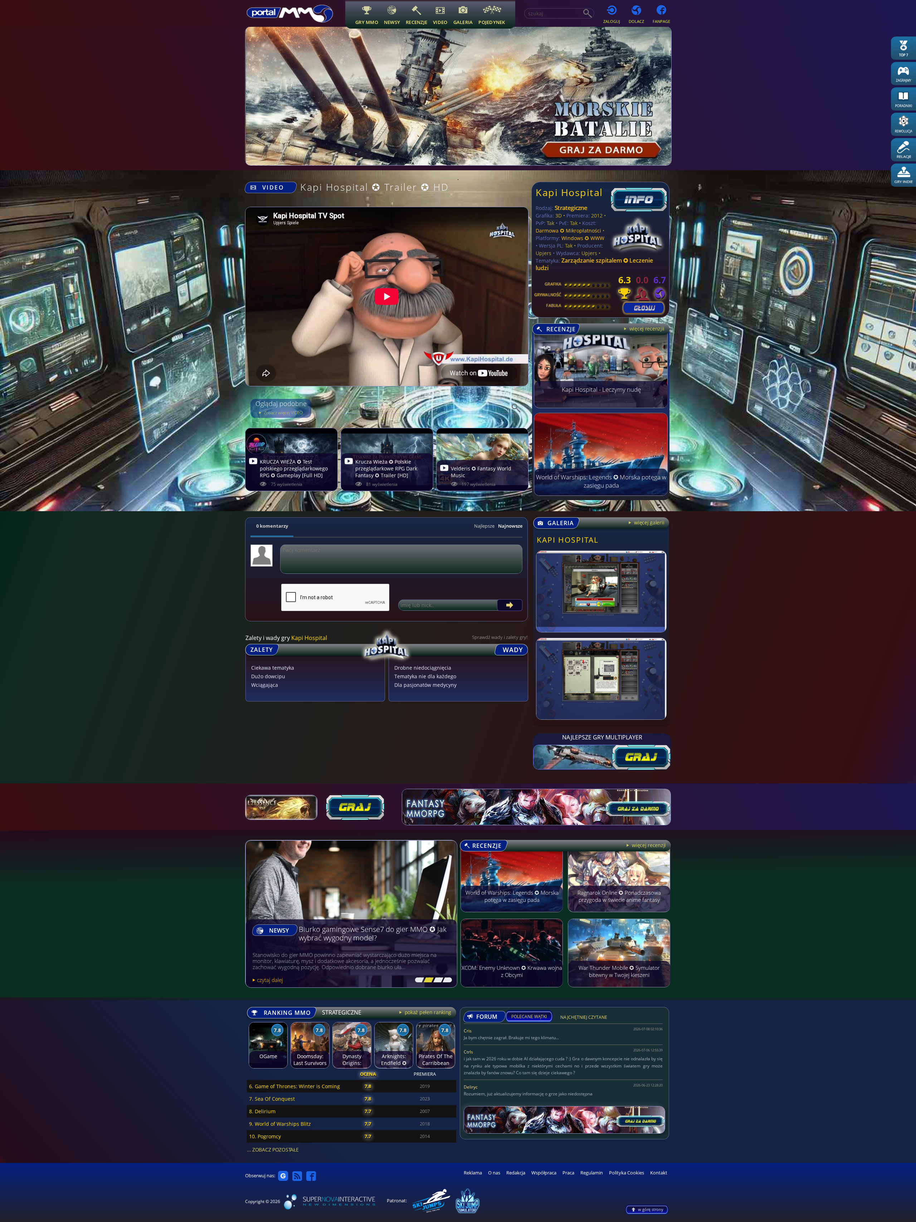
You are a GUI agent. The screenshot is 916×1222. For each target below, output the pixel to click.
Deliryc (471, 1087)
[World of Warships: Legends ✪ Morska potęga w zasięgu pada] (601, 494)
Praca (568, 1173)
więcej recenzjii (646, 328)
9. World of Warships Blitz (280, 1123)
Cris (468, 1031)
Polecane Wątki (529, 1017)
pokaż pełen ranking (427, 1012)
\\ (427, 980)
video (440, 22)
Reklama (473, 1173)
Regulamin (591, 1173)
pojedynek (491, 22)
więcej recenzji (648, 845)
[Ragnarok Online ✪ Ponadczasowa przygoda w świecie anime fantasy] (619, 915)
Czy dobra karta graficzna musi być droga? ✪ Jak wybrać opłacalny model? (371, 934)
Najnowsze (510, 526)
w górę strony (650, 1209)
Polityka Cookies (626, 1173)
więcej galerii (648, 522)
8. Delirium (262, 1111)
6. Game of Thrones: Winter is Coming (294, 1086)
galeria (463, 22)
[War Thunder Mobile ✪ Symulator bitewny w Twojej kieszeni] (619, 990)
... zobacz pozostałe (272, 1149)
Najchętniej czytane (583, 1018)
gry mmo (366, 22)
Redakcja (515, 1173)
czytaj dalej (270, 979)
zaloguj (611, 21)
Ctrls (468, 1052)
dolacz (636, 21)
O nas (494, 1173)
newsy (392, 22)
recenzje (416, 22)
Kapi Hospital (569, 192)
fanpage (661, 21)
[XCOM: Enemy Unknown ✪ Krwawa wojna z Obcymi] (512, 990)
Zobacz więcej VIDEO (283, 413)
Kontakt (658, 1173)
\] (445, 980)
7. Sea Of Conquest (272, 1098)
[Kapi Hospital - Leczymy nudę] (601, 406)
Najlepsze (484, 526)
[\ (418, 980)
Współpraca (543, 1173)
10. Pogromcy (265, 1136)
